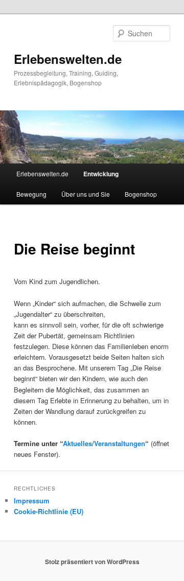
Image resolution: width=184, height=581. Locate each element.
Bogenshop (141, 194)
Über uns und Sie (85, 194)
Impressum (32, 500)
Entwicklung (101, 173)
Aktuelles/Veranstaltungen (104, 443)
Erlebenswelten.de (68, 58)
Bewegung (31, 194)
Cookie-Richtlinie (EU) (48, 511)
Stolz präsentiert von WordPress (92, 561)
